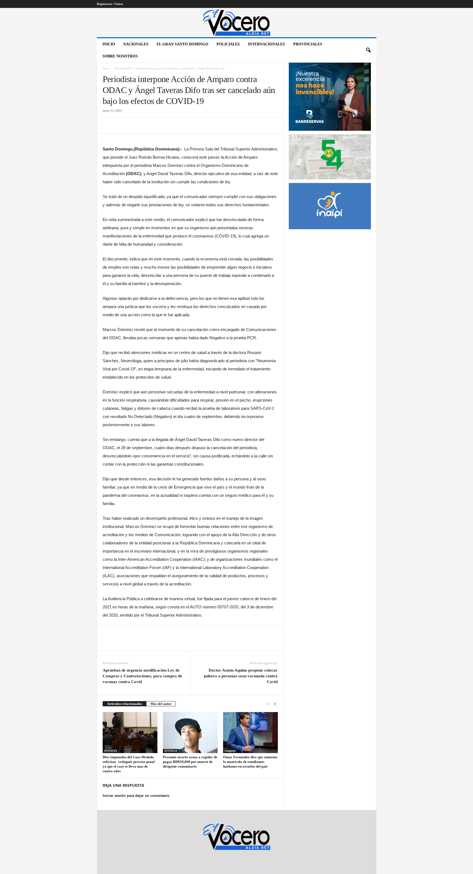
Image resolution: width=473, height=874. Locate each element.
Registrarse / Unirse (110, 3)
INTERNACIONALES (266, 44)
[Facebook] (108, 125)
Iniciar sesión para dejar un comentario (136, 796)
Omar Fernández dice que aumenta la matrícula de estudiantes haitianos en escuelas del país (250, 761)
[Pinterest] (133, 125)
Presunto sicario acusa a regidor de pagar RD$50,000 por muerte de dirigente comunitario (190, 761)
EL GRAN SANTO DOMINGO (182, 44)
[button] (368, 50)
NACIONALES (135, 44)
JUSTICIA (110, 750)
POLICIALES (228, 44)
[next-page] (275, 704)
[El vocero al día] (236, 22)
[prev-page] (268, 704)
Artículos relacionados (124, 704)
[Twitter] (120, 125)
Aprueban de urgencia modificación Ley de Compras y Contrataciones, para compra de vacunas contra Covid (142, 676)
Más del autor (161, 704)
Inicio (108, 44)
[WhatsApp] (145, 125)
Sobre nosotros (120, 56)
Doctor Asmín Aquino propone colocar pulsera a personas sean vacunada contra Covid (241, 676)
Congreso (229, 750)
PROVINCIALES (307, 44)
